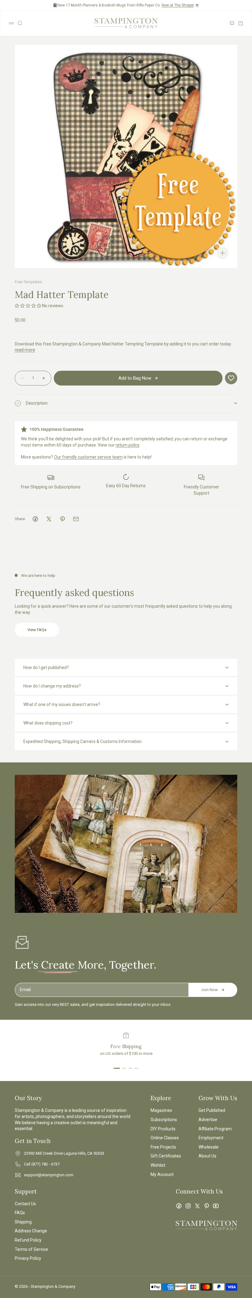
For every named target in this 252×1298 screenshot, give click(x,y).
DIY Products (163, 1128)
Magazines (161, 1110)
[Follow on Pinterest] (206, 1206)
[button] (28, 305)
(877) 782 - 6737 (45, 1164)
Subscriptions (164, 1119)
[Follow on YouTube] (216, 1206)
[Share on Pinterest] (62, 519)
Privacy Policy (28, 1258)
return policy (127, 445)
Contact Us (25, 1203)
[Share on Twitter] (49, 519)
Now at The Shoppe (178, 5)
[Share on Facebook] (35, 519)
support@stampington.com (48, 1175)
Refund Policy (28, 1240)
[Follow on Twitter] (197, 1206)
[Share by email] (76, 519)
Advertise (208, 1119)
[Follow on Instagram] (188, 1206)
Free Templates (28, 282)
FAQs (20, 1212)
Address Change (31, 1230)
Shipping (23, 1221)
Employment (211, 1137)
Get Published (212, 1110)
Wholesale (209, 1147)
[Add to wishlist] (231, 378)
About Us (207, 1155)
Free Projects (163, 1147)
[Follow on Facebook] (179, 1206)
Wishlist (158, 1165)
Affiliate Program (215, 1128)
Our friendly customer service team (88, 457)
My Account (162, 1174)
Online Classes (165, 1137)
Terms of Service (31, 1249)
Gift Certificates (166, 1155)
